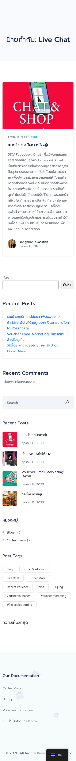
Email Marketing (34, 569)
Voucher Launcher (18, 710)
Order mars (16, 540)
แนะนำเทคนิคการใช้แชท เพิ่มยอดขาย (33, 316)
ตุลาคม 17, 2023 (33, 484)
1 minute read (17, 137)
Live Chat (13, 578)
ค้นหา (7, 277)
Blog (33, 137)
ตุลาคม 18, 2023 (33, 462)
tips (41, 587)
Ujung (59, 587)
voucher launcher (18, 596)
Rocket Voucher (17, 587)
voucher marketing (53, 596)
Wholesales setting (19, 604)
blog (10, 569)
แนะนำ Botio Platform (20, 721)
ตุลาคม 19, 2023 (33, 443)
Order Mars (37, 578)
